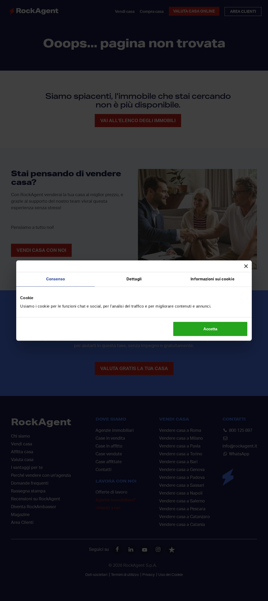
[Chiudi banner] (246, 266)
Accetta (210, 328)
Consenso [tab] (55, 279)
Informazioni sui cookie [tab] (212, 279)
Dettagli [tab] (134, 279)
